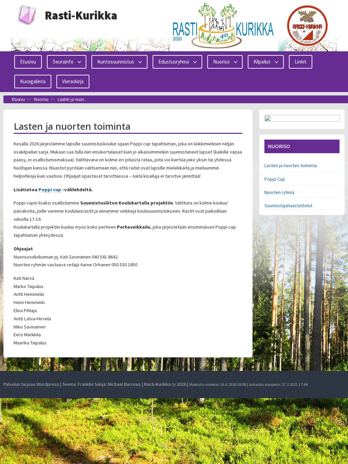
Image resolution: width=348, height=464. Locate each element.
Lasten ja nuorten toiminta (290, 165)
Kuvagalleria (33, 81)
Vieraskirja (73, 81)
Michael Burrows (124, 384)
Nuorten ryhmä (279, 192)
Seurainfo (63, 61)
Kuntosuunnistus (115, 61)
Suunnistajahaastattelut (288, 205)
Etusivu (28, 61)
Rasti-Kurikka (81, 15)
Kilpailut (262, 61)
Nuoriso (221, 61)
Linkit (301, 61)
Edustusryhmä (173, 61)
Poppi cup (49, 189)
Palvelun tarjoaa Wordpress (31, 384)
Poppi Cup (274, 179)
